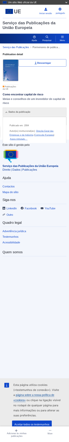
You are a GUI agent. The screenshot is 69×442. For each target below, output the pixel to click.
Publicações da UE (9, 87)
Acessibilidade (11, 242)
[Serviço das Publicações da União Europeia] (13, 11)
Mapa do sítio (10, 192)
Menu (62, 40)
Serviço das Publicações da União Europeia (29, 25)
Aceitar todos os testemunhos (31, 424)
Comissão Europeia (44, 135)
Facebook (31, 208)
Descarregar (44, 63)
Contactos (9, 186)
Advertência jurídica (14, 231)
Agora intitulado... (19, 139)
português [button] (60, 13)
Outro (10, 214)
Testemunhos (10, 236)
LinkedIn (12, 208)
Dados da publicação (19, 112)
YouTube (50, 208)
